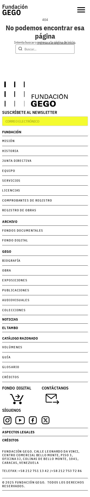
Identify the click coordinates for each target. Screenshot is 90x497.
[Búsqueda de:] (45, 49)
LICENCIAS (11, 190)
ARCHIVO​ (9, 221)
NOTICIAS (10, 319)
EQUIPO (8, 171)
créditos (10, 440)
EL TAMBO (10, 327)
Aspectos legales (18, 432)
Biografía (11, 260)
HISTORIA (10, 151)
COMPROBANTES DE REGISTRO (27, 200)
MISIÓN (8, 141)
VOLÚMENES (12, 347)
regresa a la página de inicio (56, 42)
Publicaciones (15, 290)
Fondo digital (15, 240)
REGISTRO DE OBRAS (19, 210)
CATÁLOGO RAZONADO (20, 338)
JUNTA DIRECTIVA (17, 161)
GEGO (6, 251)
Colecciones (14, 310)
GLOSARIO (10, 367)
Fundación (11, 132)
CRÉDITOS (10, 377)
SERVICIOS (11, 180)
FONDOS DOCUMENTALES (22, 230)
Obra (6, 270)
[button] (82, 9)
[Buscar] (20, 49)
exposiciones (15, 280)
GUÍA (6, 357)
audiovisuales (16, 300)
